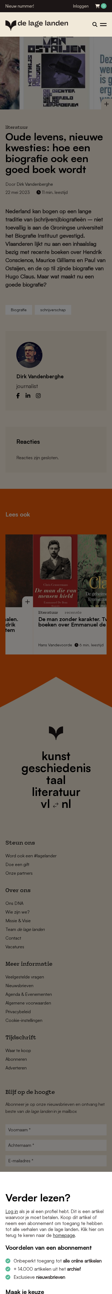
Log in (11, 1211)
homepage (64, 1235)
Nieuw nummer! (19, 6)
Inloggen (81, 6)
